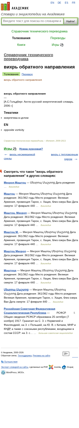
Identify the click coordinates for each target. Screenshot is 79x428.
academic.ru (15, 6)
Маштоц (9, 193)
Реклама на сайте (41, 355)
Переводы (57, 38)
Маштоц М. (11, 232)
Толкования (21, 38)
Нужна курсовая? (31, 148)
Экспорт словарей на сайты (14, 367)
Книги (21, 44)
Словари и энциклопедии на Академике (33, 14)
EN (52, 3)
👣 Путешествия (9, 362)
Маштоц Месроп (15, 251)
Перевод (27, 74)
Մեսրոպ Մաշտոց (16, 289)
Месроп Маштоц (15, 182)
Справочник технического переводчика (39, 31)
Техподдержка (25, 355)
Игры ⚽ (58, 44)
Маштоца (10, 270)
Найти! (70, 21)
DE (59, 3)
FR (73, 3)
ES (66, 3)
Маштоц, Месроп (15, 212)
